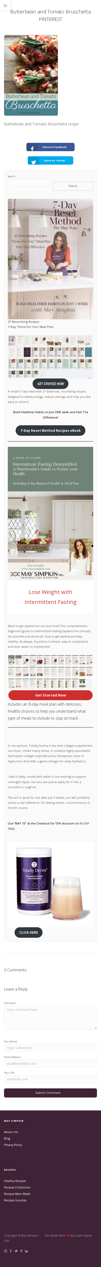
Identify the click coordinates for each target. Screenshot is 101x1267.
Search (11, 176)
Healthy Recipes (15, 1181)
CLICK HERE (28, 932)
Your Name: (11, 1041)
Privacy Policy (13, 1145)
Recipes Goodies (15, 1200)
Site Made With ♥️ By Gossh (64, 1235)
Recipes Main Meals (17, 1194)
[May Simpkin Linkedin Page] (26, 1251)
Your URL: (9, 1072)
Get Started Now (50, 695)
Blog (7, 1138)
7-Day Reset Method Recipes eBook (50, 430)
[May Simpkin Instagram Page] (5, 1251)
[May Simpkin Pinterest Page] (21, 1251)
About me (11, 1132)
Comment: (10, 1003)
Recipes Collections (17, 1187)
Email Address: (12, 1057)
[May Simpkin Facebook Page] (10, 1251)
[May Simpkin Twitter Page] (16, 1251)
